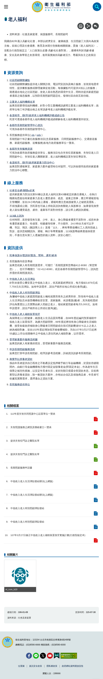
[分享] (88, 26)
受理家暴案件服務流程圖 (24, 339)
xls (33, 135)
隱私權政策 (52, 666)
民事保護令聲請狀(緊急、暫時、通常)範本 (33, 255)
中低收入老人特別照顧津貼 (25, 292)
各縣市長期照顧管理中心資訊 (26, 125)
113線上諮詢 (17, 215)
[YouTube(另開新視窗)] (50, 656)
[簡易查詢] (97, 6)
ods (39, 135)
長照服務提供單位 (20, 384)
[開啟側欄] (6, 6)
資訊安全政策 (35, 666)
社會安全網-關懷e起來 (22, 190)
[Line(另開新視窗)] (36, 656)
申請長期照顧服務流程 (22, 349)
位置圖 (21, 666)
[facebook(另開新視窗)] (29, 656)
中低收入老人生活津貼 (22, 279)
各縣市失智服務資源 (21, 148)
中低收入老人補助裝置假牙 (25, 314)
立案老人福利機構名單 (22, 101)
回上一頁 (95, 24)
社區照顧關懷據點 (20, 80)
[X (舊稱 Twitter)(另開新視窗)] (43, 656)
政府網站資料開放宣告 (72, 666)
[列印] (80, 26)
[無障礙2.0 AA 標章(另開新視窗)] (68, 656)
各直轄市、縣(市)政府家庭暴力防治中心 (32, 162)
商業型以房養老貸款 (21, 359)
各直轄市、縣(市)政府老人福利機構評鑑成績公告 (37, 115)
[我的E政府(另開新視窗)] (56, 656)
